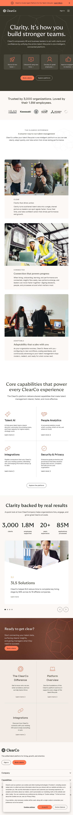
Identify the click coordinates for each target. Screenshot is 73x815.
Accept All (45, 807)
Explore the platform (36, 485)
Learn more (9, 435)
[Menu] (68, 10)
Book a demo (27, 78)
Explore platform (44, 78)
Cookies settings (29, 807)
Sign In (62, 11)
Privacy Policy (31, 796)
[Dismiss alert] (69, 3)
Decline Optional (60, 807)
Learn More (58, 3)
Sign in (6, 762)
